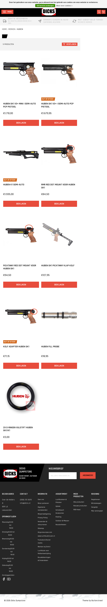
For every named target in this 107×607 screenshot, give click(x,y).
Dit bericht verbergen (45, 6)
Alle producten (78, 502)
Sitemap (41, 528)
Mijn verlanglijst (97, 511)
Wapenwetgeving (44, 514)
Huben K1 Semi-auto (13, 184)
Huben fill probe (50, 346)
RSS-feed (76, 510)
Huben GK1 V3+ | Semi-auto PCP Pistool (57, 105)
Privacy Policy (43, 518)
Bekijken (21, 122)
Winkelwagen (96, 503)
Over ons (41, 499)
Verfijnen (71, 44)
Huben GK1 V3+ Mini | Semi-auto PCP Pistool (19, 105)
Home (4, 29)
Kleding (58, 517)
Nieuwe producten (80, 506)
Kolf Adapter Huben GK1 (16, 346)
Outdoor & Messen (62, 521)
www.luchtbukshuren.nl (46, 536)
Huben (20, 29)
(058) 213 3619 (26, 499)
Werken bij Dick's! (44, 547)
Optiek (58, 506)
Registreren (95, 499)
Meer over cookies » (64, 6)
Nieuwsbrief (56, 468)
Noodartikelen (61, 525)
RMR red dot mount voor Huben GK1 (58, 186)
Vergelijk (94, 507)
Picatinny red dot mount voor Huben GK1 (19, 267)
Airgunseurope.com (45, 532)
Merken (11, 29)
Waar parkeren (43, 503)
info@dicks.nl (25, 503)
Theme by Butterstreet (92, 600)
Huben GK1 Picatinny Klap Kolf (57, 265)
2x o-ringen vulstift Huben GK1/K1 (18, 429)
